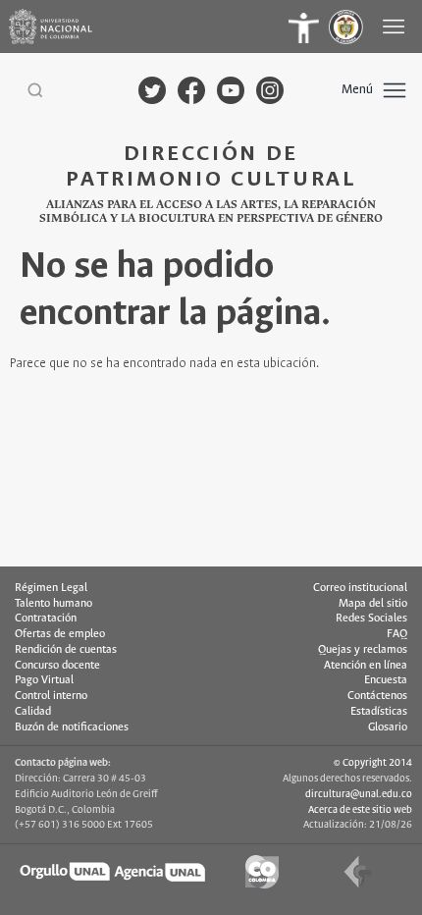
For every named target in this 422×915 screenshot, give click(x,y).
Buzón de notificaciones (72, 727)
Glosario (387, 727)
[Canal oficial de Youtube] (230, 90)
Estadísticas (378, 712)
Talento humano (53, 604)
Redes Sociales (371, 618)
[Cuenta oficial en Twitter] (152, 90)
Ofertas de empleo (60, 634)
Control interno (51, 696)
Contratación (46, 618)
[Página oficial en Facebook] (191, 90)
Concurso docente (57, 666)
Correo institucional (360, 588)
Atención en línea (365, 666)
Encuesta (385, 680)
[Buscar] (35, 90)
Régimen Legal (51, 588)
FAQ (397, 634)
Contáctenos (377, 696)
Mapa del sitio (373, 604)
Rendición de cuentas (66, 650)
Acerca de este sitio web (360, 810)
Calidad (33, 712)
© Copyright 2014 (373, 763)
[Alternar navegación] (395, 26)
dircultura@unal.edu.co (358, 794)
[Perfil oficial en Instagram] (270, 90)
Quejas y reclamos (362, 650)
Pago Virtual (44, 680)
